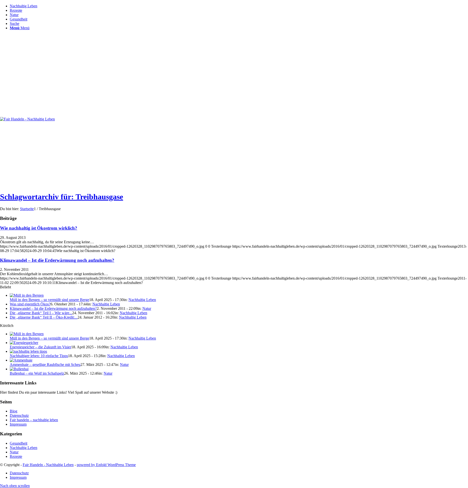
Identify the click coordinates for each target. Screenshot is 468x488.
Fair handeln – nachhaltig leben (34, 420)
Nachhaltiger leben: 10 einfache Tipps (39, 356)
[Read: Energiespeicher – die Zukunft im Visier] (24, 343)
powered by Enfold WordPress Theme (106, 465)
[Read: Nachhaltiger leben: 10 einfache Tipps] (28, 351)
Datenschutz (19, 415)
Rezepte (16, 456)
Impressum (18, 424)
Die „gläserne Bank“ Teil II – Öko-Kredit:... (44, 317)
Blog (13, 411)
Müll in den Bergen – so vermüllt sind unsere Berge (49, 300)
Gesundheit (18, 443)
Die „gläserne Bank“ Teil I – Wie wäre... (41, 313)
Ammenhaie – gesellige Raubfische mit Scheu (45, 364)
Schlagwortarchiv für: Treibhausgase (61, 196)
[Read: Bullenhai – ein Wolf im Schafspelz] (19, 369)
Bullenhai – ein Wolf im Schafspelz (37, 373)
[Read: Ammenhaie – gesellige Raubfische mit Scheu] (21, 360)
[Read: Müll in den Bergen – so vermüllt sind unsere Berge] (27, 295)
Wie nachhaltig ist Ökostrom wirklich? (38, 228)
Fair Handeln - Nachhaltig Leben (48, 465)
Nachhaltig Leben (142, 300)
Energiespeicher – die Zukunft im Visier (40, 347)
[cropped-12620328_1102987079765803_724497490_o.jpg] (27, 119)
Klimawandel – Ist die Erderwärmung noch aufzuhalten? (57, 260)
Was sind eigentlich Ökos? (30, 304)
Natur (146, 308)
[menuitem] (239, 6)
